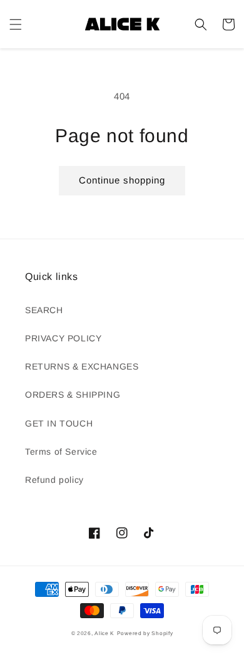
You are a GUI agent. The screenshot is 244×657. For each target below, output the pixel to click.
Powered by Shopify (145, 633)
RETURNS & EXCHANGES (81, 366)
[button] (15, 24)
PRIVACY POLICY (63, 338)
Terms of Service (61, 452)
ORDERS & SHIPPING (72, 395)
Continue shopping (122, 180)
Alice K (104, 633)
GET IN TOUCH (59, 423)
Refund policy (54, 480)
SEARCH (44, 310)
